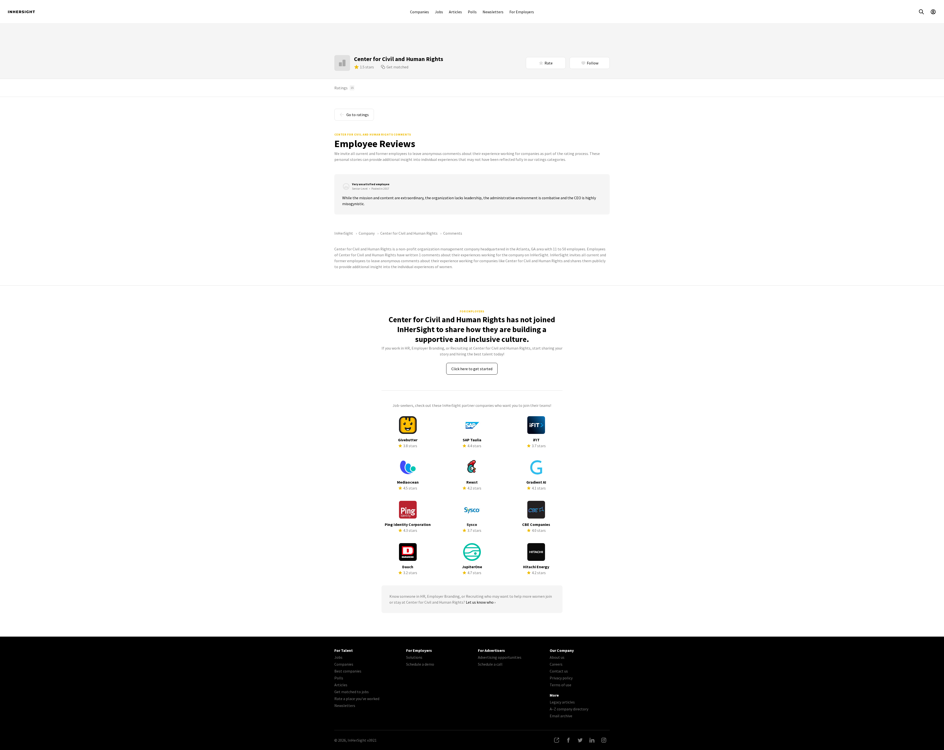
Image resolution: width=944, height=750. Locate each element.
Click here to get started (471, 368)
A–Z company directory (569, 708)
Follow (592, 63)
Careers (556, 664)
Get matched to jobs (351, 691)
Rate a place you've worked (356, 698)
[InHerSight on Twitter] (580, 740)
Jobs (439, 11)
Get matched (397, 66)
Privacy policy (561, 677)
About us (557, 657)
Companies (419, 11)
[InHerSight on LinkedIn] (592, 740)
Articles (455, 11)
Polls (472, 11)
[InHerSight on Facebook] (568, 740)
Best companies (347, 671)
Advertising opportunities (499, 657)
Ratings (344, 87)
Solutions (414, 657)
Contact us (559, 671)
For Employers (521, 11)
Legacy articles (562, 702)
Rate (549, 63)
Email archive (561, 715)
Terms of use (560, 684)
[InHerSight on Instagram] (604, 740)
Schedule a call (490, 664)
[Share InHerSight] (556, 740)
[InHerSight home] (21, 12)
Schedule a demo (420, 664)
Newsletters (493, 11)
